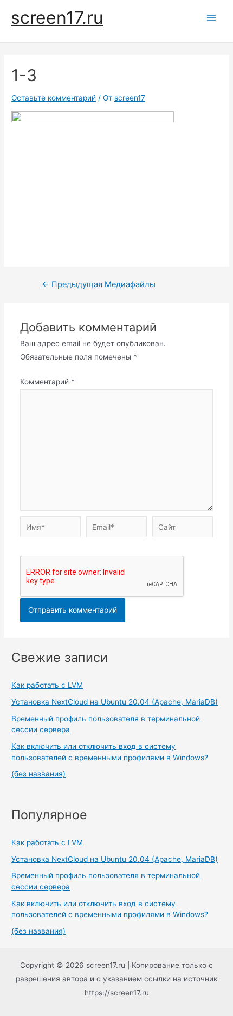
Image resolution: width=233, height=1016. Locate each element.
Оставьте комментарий (53, 98)
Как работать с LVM (47, 685)
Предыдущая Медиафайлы (99, 285)
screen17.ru (57, 17)
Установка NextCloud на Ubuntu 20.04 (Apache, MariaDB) (114, 702)
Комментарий (47, 381)
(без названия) (38, 773)
